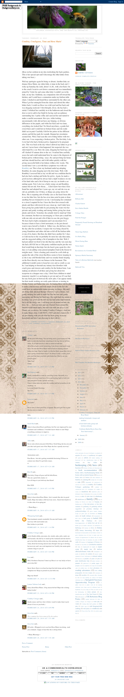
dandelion (84, 491)
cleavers (77, 484)
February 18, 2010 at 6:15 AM (40, 510)
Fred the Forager (80, 218)
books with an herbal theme (84, 475)
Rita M (29, 472)
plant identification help (82, 561)
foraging (97, 502)
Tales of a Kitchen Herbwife (84, 260)
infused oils (93, 537)
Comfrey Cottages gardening (88, 485)
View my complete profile (85, 76)
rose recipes (88, 573)
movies (83, 554)
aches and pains (79, 453)
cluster (83, 484)
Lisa (28, 557)
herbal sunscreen (87, 525)
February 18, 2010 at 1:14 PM (40, 527)
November (83, 388)
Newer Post (25, 647)
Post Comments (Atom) (38, 651)
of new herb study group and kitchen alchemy (88, 424)
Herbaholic (55, 670)
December (83, 385)
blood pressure (98, 468)
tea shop (86, 589)
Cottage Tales (79, 213)
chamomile (88, 482)
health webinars (86, 516)
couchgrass (46, 323)
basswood (77, 460)
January (82, 435)
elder (82, 496)
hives (92, 528)
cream (76, 492)
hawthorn (92, 513)
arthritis (86, 458)
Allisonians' (79, 194)
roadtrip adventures (82, 570)
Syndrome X (78, 589)
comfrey (36, 323)
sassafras (84, 575)
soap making (85, 577)
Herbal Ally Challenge (83, 521)
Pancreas (80, 558)
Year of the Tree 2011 (87, 611)
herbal (95, 518)
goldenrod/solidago (80, 511)
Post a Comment (27, 643)
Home (47, 647)
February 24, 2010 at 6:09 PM (40, 608)
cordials (97, 487)
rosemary (97, 573)
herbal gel (78, 525)
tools (97, 589)
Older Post (68, 647)
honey (99, 527)
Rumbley (25, 168)
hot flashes (93, 533)
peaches (86, 558)
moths (76, 554)
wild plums (86, 608)
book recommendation (87, 470)
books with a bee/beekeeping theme (87, 473)
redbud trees (84, 568)
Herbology (78, 528)
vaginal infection (89, 599)
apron (79, 458)
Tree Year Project (91, 594)
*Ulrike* (30, 335)
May (81, 400)
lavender (77, 544)
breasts (98, 475)
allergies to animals (95, 453)
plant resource (96, 561)
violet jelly (96, 601)
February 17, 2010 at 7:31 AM (40, 435)
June (81, 397)
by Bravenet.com (62, 679)
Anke (29, 440)
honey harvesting (86, 530)
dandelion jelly (96, 492)
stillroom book (96, 587)
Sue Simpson (31, 372)
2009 (80, 439)
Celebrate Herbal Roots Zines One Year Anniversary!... (90, 430)
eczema (95, 494)
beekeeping (80, 465)
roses (77, 575)
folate (90, 502)
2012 (80, 376)
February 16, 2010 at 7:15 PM (40, 367)
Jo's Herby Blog (80, 236)
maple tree (88, 549)
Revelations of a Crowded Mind (85, 250)
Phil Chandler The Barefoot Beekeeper (88, 362)
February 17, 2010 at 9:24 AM (40, 466)
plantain (77, 563)
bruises (87, 477)
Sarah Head (31, 423)
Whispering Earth (33, 516)
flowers (83, 502)
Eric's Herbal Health (81, 208)
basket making (96, 458)
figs (99, 499)
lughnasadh (86, 547)
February (83, 410)
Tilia (92, 589)
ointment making (97, 556)
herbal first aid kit (93, 523)
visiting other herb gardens (89, 604)
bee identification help (90, 460)
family (90, 499)
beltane (85, 468)
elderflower (81, 499)
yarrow (77, 611)
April (82, 403)
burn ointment (96, 477)
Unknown (30, 399)
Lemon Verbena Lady (34, 584)
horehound (78, 533)
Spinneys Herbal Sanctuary (84, 255)
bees (95, 465)
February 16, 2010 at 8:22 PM (40, 418)
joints (96, 540)
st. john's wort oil (90, 585)
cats (30, 323)
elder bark (90, 496)
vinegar (89, 601)
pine (98, 558)
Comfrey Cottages (33, 533)
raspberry (87, 565)
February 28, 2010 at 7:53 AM (40, 618)
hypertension (84, 537)
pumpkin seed (78, 565)
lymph (93, 547)
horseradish (85, 533)
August (82, 394)
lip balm (84, 544)
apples (100, 455)
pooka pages (95, 563)
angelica (77, 455)
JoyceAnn (30, 494)
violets (77, 604)
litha (79, 547)
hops (97, 530)
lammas (83, 542)
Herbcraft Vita (80, 267)
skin (78, 577)
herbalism (97, 525)
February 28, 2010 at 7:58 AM (40, 638)
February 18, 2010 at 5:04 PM (40, 552)
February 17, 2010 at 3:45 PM (40, 488)
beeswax (78, 468)
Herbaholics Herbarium (74, 670)
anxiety (85, 455)
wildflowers (96, 608)
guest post (84, 513)
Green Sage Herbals (81, 232)
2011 (80, 379)
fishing (77, 502)
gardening (86, 506)
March (82, 407)
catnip (100, 480)
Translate (91, 43)
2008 (80, 442)
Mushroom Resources (82, 338)
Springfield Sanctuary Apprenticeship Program (88, 581)
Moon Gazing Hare (81, 241)
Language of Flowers (93, 542)
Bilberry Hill (79, 199)
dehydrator (87, 494)
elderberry (98, 496)
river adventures (95, 568)
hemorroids (97, 516)
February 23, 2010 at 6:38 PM (40, 593)
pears (93, 558)
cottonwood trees (80, 489)
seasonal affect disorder (96, 575)
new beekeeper (86, 556)
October (82, 391)
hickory (86, 528)
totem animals (91, 592)
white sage (84, 606)
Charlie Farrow (80, 203)
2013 (80, 372)
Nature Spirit (79, 246)
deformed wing (79, 494)
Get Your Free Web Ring (62, 677)
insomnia (90, 540)
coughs (98, 489)
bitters (91, 468)
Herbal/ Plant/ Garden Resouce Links (87, 350)
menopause (97, 551)
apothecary (92, 455)
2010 (80, 382)
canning (85, 480)
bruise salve (78, 477)
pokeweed (86, 563)
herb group (87, 518)
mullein (90, 554)
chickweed (97, 482)
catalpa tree (94, 480)
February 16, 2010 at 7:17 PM (40, 394)
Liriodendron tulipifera (95, 544)
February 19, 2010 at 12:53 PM (41, 579)
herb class (78, 518)
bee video (92, 462)
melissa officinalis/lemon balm (88, 550)
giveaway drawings (92, 509)
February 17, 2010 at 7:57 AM (40, 449)
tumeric (82, 597)
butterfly (77, 480)
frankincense (78, 504)
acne (87, 453)
